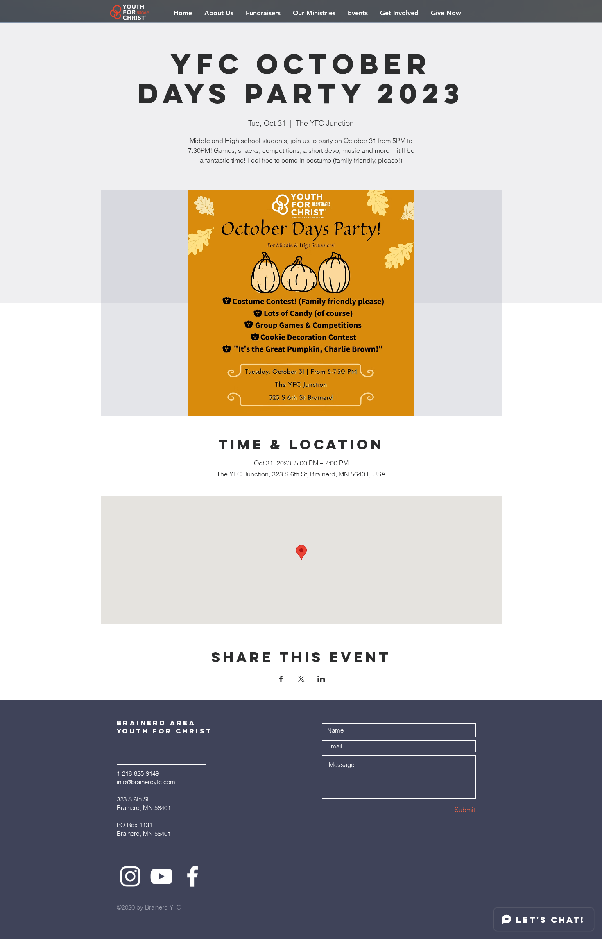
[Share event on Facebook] (281, 679)
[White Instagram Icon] (130, 876)
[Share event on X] (301, 679)
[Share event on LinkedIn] (321, 679)
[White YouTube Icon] (161, 876)
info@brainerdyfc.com (146, 782)
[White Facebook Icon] (192, 876)
